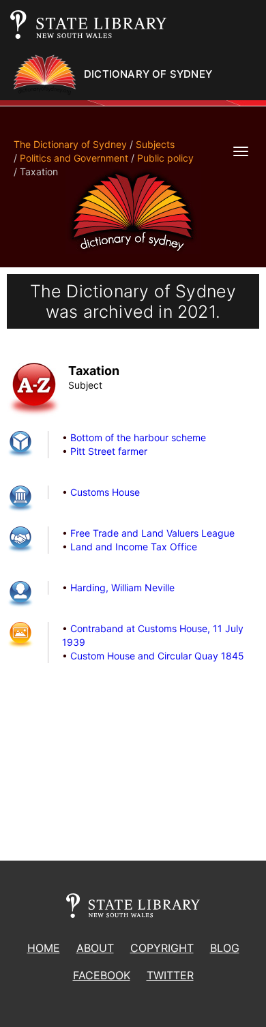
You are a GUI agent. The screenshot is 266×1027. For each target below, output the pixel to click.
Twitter (170, 975)
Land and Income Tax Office (133, 546)
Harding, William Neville (122, 587)
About (95, 948)
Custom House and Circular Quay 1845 (157, 655)
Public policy (165, 158)
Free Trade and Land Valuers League (152, 533)
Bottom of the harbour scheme (138, 437)
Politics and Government (74, 158)
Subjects (155, 144)
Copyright (162, 948)
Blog (224, 948)
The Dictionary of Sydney (70, 144)
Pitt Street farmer (108, 451)
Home (43, 948)
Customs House (105, 492)
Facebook (101, 975)
